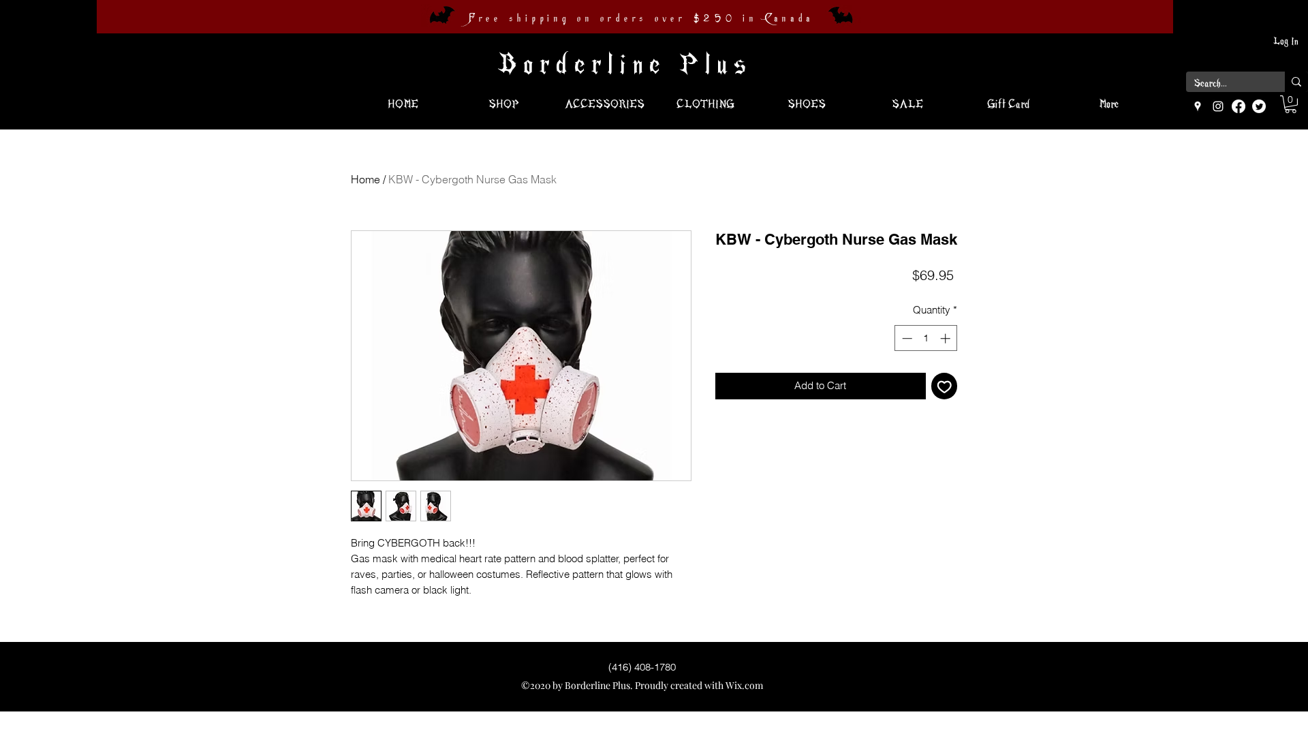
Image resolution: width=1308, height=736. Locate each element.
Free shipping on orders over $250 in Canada (641, 18)
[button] (1290, 104)
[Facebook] (1238, 106)
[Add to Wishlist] (944, 386)
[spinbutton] (926, 338)
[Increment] (946, 338)
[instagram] (1218, 106)
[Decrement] (906, 338)
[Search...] (1296, 82)
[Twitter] (1259, 106)
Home (365, 179)
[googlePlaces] (1197, 106)
